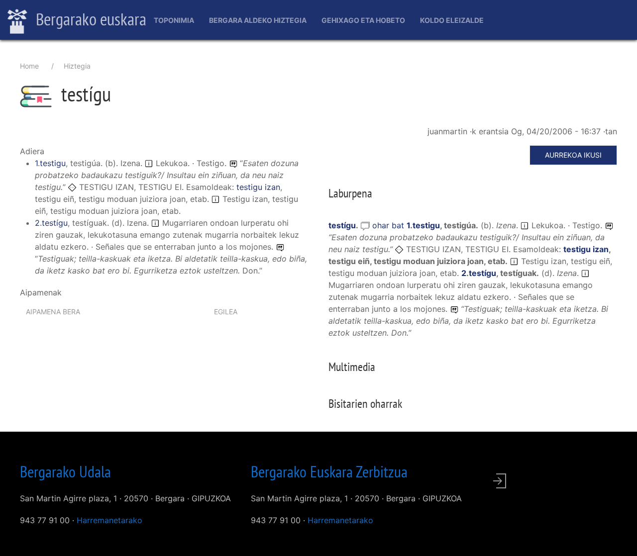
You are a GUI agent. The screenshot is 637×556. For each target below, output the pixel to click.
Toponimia (174, 20)
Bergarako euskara (89, 18)
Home (29, 66)
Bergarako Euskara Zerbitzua (329, 471)
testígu (55, 223)
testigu (53, 163)
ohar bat (389, 225)
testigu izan (258, 187)
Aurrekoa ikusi (573, 155)
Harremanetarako (109, 520)
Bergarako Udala (65, 471)
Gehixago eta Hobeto (363, 20)
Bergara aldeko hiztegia (258, 20)
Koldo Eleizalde (452, 20)
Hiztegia (77, 66)
